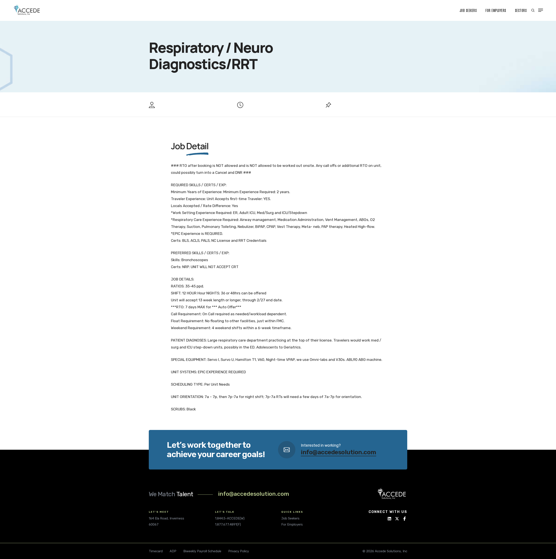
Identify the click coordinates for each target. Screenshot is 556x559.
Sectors (521, 10)
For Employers (495, 10)
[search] (533, 10)
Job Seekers (468, 10)
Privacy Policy (238, 551)
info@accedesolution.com (338, 452)
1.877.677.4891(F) (228, 524)
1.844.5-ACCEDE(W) (230, 518)
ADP (173, 551)
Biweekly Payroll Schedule (202, 551)
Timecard (156, 551)
